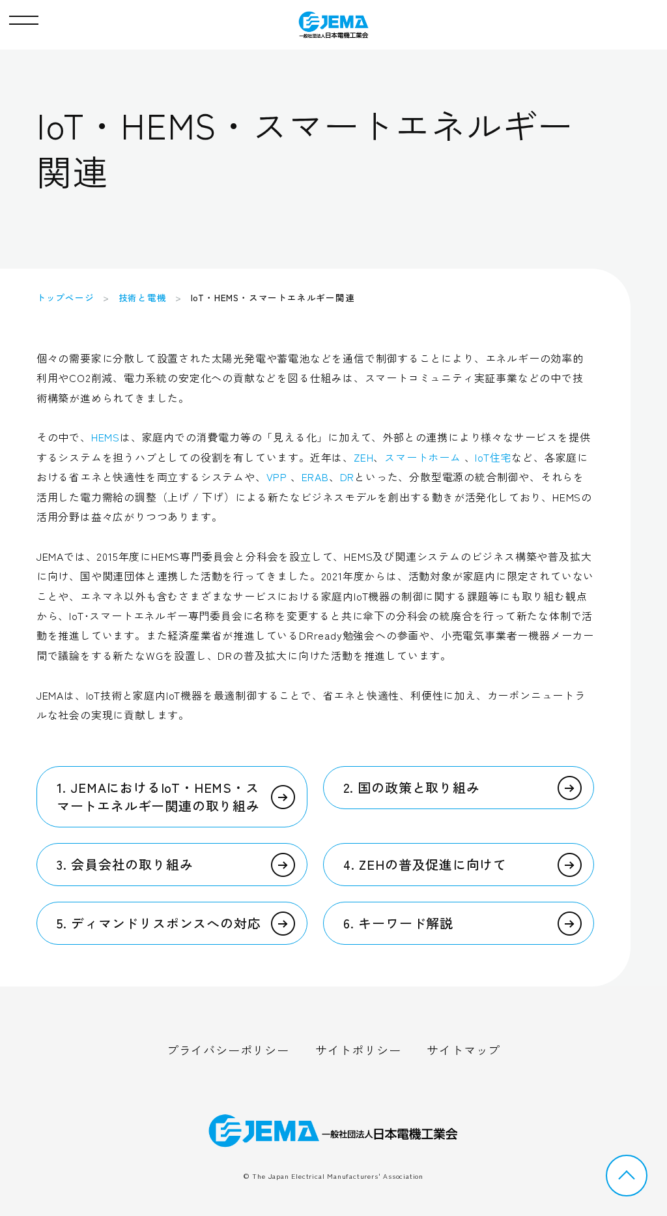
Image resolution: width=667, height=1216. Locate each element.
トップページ (65, 297)
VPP (276, 476)
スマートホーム (422, 457)
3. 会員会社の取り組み (125, 864)
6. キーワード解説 (398, 922)
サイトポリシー (358, 1049)
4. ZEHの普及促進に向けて (425, 864)
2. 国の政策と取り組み (411, 787)
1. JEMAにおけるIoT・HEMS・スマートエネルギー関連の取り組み (158, 796)
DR (347, 476)
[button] (24, 17)
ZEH (363, 457)
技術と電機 (143, 297)
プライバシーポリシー (228, 1049)
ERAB (315, 476)
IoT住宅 (493, 457)
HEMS (105, 437)
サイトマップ (463, 1049)
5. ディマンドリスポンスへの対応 (159, 922)
